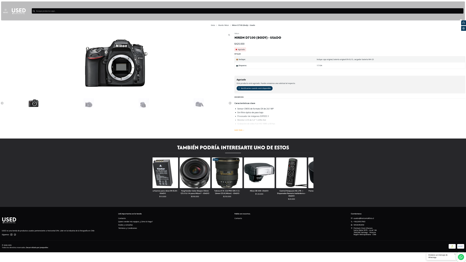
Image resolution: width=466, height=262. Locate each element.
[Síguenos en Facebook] (15, 234)
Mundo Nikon (223, 25)
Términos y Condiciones (127, 228)
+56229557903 (359, 221)
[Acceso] (463, 28)
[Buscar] (34, 11)
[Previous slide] (2, 103)
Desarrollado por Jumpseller (37, 247)
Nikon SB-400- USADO (245, 190)
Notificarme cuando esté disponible (256, 88)
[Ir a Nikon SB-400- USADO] (245, 172)
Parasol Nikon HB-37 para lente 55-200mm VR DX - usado (309, 192)
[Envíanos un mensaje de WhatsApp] (461, 257)
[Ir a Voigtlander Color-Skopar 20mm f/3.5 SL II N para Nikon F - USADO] (181, 172)
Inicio (213, 25)
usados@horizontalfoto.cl (364, 218)
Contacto (122, 218)
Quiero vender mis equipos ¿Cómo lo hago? (135, 221)
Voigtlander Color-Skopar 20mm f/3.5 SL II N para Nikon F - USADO (180, 192)
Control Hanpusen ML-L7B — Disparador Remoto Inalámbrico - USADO (277, 193)
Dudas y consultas (125, 225)
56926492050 (359, 225)
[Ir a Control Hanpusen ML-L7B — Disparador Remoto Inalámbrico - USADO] (277, 172)
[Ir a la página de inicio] (18, 11)
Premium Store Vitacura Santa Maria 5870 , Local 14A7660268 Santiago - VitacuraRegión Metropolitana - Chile (365, 231)
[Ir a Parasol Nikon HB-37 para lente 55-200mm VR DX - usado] (309, 172)
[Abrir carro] (463, 22)
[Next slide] (230, 103)
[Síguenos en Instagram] (11, 234)
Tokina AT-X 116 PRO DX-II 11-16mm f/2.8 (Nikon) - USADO (213, 192)
